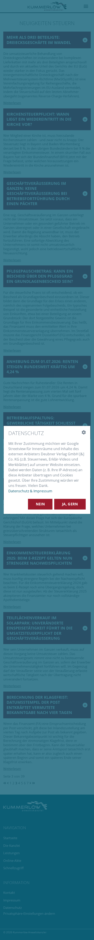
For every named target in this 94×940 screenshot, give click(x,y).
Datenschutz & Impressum (30, 491)
